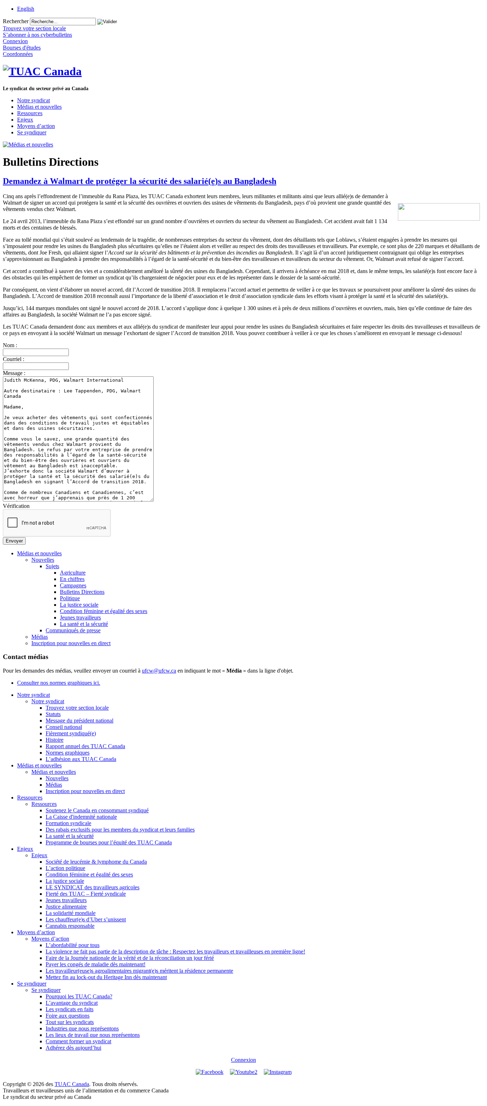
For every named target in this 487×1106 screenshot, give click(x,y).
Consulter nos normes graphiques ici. (58, 683)
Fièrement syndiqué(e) (71, 733)
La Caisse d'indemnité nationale (81, 817)
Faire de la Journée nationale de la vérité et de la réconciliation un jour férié (130, 958)
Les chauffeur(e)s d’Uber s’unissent (86, 919)
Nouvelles (42, 560)
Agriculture (73, 573)
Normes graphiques (67, 753)
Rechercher (16, 21)
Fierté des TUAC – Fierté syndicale (86, 894)
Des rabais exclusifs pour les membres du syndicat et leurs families (120, 830)
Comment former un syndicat (78, 1041)
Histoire (54, 740)
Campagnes (73, 585)
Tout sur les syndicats (70, 1022)
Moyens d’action (36, 126)
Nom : (10, 345)
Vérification (16, 506)
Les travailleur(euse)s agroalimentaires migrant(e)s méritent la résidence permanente (139, 971)
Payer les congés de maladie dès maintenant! (95, 964)
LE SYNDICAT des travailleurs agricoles (92, 887)
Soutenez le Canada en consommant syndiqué (97, 810)
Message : (14, 373)
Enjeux (25, 120)
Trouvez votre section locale (77, 708)
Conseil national (64, 727)
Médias (39, 637)
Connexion (243, 1060)
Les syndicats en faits (69, 1009)
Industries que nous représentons (82, 1028)
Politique (70, 598)
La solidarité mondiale (71, 913)
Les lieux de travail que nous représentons (93, 1035)
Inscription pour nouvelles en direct (71, 643)
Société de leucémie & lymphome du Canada (96, 862)
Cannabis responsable (70, 926)
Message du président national (79, 720)
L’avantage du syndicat (72, 1003)
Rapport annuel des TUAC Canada (85, 746)
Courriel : (13, 359)
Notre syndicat (33, 100)
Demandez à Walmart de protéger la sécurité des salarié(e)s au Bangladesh (139, 181)
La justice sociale (79, 605)
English (25, 9)
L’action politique (65, 868)
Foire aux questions (67, 1016)
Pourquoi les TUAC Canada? (79, 996)
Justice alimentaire (66, 907)
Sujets (52, 566)
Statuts (53, 714)
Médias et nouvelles (39, 107)
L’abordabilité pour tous (72, 945)
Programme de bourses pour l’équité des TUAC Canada (109, 842)
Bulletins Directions (82, 592)
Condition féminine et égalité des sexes (103, 611)
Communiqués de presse (73, 630)
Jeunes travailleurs (80, 617)
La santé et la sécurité (84, 624)
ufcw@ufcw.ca (159, 671)
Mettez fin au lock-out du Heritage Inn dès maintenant (106, 977)
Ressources (29, 113)
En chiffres (72, 579)
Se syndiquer (31, 132)
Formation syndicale (68, 823)
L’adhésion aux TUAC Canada (81, 759)
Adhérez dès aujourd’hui (73, 1048)
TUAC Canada (72, 1084)
